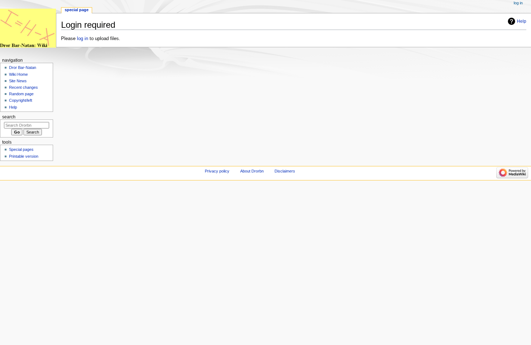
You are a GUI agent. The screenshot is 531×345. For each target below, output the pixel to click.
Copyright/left (20, 100)
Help (521, 21)
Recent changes (23, 87)
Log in (518, 3)
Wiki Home (18, 74)
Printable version (23, 156)
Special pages (21, 149)
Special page (76, 10)
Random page (21, 94)
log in (82, 38)
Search (9, 117)
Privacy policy (217, 171)
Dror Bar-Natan (22, 67)
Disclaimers (285, 171)
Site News (18, 81)
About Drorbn (252, 171)
